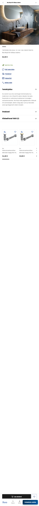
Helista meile (8, 83)
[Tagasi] (3, 2)
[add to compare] (5, 132)
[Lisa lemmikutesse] (15, 132)
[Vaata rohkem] (36, 2)
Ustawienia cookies (30, 502)
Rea (3, 148)
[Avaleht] (5, 502)
